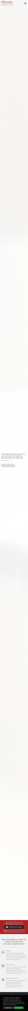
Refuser (9, 1007)
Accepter (19, 1007)
